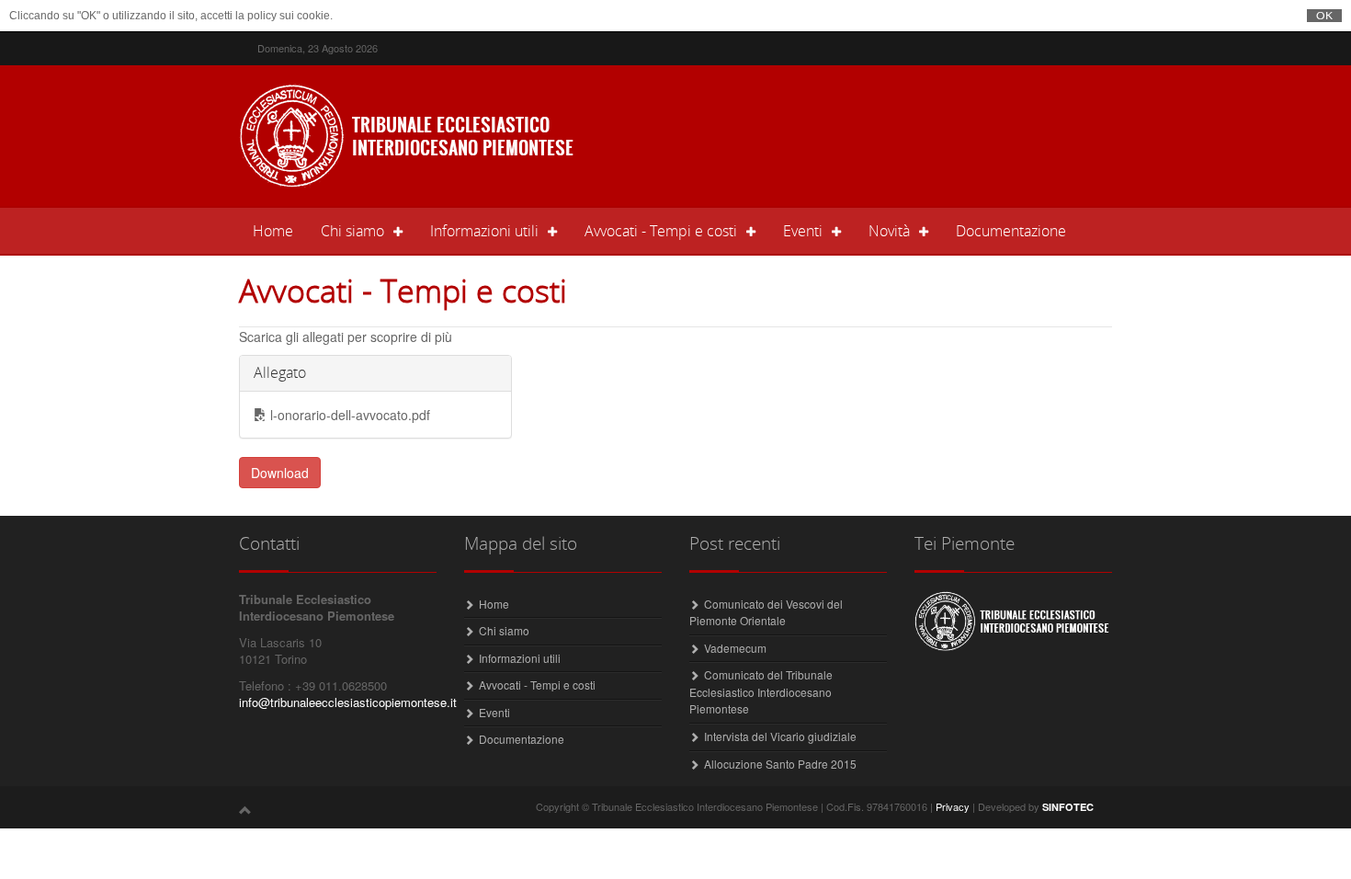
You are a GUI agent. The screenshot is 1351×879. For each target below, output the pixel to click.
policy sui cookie (288, 15)
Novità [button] (889, 231)
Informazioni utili (520, 658)
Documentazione (1011, 231)
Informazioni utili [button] (484, 231)
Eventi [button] (803, 231)
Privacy (953, 806)
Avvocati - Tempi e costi (537, 684)
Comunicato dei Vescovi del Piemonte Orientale (766, 612)
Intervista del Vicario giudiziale (780, 736)
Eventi (494, 712)
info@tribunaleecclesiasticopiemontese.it (348, 702)
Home (280, 230)
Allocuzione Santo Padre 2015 (780, 763)
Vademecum (735, 648)
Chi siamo (504, 630)
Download (280, 472)
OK (1324, 15)
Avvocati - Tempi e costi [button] (661, 231)
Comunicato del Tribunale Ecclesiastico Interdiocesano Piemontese (761, 691)
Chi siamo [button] (352, 231)
